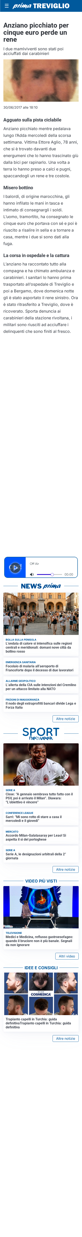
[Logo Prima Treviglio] (41, 6)
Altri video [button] (67, 956)
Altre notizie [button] (65, 719)
